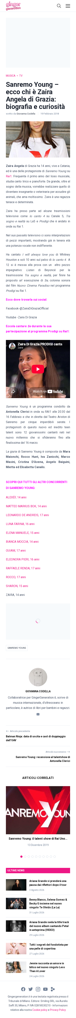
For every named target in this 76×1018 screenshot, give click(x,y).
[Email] (38, 714)
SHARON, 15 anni (17, 586)
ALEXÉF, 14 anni (16, 497)
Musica (10, 75)
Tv (21, 75)
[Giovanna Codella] (38, 677)
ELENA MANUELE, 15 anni (22, 533)
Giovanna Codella (26, 113)
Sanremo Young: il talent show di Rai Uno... (38, 838)
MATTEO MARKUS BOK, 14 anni (26, 506)
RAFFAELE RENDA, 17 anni (23, 568)
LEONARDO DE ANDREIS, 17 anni (27, 515)
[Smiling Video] (53, 989)
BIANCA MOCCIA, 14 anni (22, 541)
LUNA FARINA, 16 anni (20, 524)
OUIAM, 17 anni (16, 550)
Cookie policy (39, 1009)
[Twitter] (30, 989)
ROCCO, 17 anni (16, 577)
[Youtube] (45, 989)
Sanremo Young (17, 648)
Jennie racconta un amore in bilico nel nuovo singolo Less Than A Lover (47, 967)
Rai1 (9, 176)
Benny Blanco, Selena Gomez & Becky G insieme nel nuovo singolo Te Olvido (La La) (48, 903)
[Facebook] (23, 989)
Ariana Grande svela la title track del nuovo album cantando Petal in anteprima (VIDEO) (49, 926)
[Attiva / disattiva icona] (59, 5)
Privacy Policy (58, 1009)
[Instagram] (38, 989)
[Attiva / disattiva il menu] (67, 5)
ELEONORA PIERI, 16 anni (22, 559)
